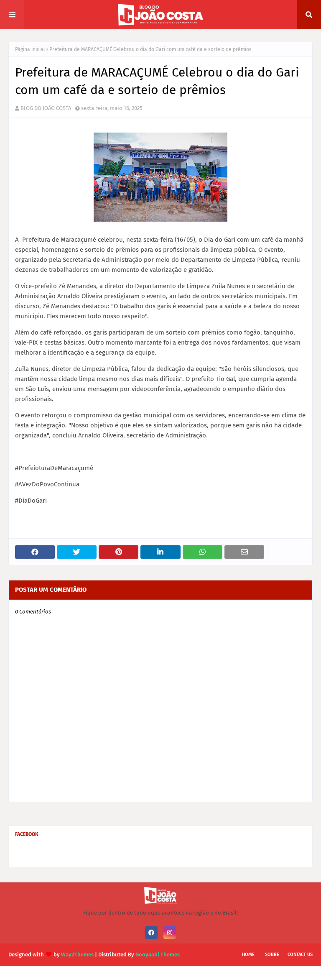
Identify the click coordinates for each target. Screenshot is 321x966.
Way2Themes (77, 954)
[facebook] (151, 932)
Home (248, 954)
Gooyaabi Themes (157, 954)
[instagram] (169, 932)
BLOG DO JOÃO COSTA (45, 108)
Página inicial (30, 49)
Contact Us (300, 954)
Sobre (272, 954)
